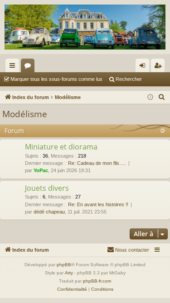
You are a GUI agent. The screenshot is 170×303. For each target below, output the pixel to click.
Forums (29, 67)
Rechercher (129, 79)
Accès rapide (14, 67)
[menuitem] (162, 97)
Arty (69, 272)
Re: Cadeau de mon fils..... (97, 163)
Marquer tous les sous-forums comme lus (56, 79)
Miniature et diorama (61, 147)
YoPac (41, 170)
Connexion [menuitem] (144, 67)
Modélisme (24, 114)
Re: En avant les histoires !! (98, 204)
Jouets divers (47, 188)
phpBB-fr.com (97, 280)
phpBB (64, 264)
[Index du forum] (85, 27)
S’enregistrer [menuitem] (160, 67)
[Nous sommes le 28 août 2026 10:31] (150, 97)
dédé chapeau (49, 211)
